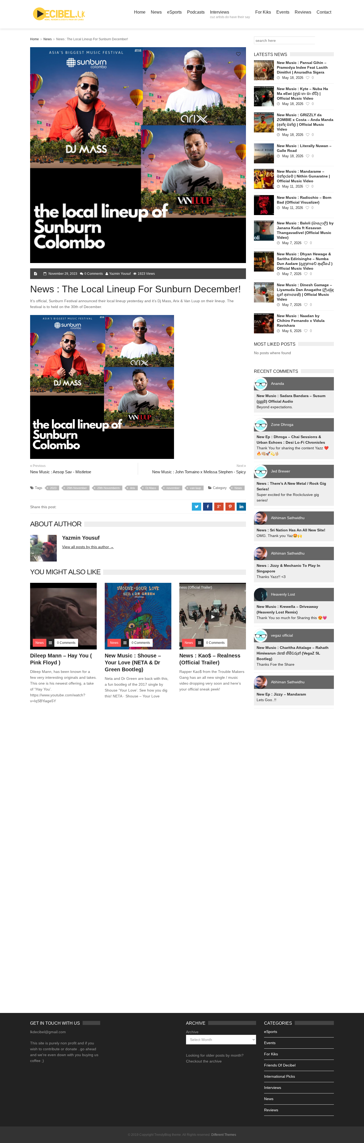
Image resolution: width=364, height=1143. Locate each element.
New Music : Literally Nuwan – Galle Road (304, 148)
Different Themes (223, 1135)
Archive (192, 1032)
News (156, 12)
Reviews (303, 12)
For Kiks (263, 12)
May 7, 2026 (291, 243)
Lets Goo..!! (266, 700)
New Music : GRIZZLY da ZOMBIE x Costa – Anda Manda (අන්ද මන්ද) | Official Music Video (305, 122)
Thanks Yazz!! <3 (271, 577)
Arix (132, 488)
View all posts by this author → (88, 547)
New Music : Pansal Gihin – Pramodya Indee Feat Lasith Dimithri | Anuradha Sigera (302, 67)
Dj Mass (150, 488)
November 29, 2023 (62, 274)
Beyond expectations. (275, 407)
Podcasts (196, 12)
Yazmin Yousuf (120, 274)
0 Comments (93, 274)
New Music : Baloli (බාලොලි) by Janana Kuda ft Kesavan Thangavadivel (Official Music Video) (305, 230)
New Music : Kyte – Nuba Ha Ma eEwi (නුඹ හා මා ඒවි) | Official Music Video (302, 93)
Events (282, 12)
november (173, 488)
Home (139, 12)
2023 (53, 488)
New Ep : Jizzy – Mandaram (281, 694)
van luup (195, 488)
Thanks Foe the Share (275, 664)
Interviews (230, 14)
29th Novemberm (108, 488)
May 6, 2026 (291, 331)
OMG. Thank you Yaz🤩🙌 (279, 536)
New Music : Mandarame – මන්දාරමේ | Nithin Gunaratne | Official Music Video (303, 176)
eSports (174, 12)
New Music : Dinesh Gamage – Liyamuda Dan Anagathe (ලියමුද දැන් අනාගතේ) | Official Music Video (305, 292)
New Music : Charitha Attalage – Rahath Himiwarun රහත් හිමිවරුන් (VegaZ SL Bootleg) (293, 653)
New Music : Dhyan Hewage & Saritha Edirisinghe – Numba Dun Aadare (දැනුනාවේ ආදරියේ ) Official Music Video (305, 261)
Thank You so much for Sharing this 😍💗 (292, 618)
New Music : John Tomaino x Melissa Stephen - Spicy (199, 472)
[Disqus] (138, 784)
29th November (77, 488)
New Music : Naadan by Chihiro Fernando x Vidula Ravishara (301, 321)
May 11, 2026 (292, 186)
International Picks (279, 1076)
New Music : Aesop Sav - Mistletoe (60, 472)
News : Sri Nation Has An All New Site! (291, 530)
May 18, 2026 (292, 78)
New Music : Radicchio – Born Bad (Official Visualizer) (304, 199)
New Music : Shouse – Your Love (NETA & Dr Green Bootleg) (133, 662)
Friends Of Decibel (280, 1065)
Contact (324, 12)
